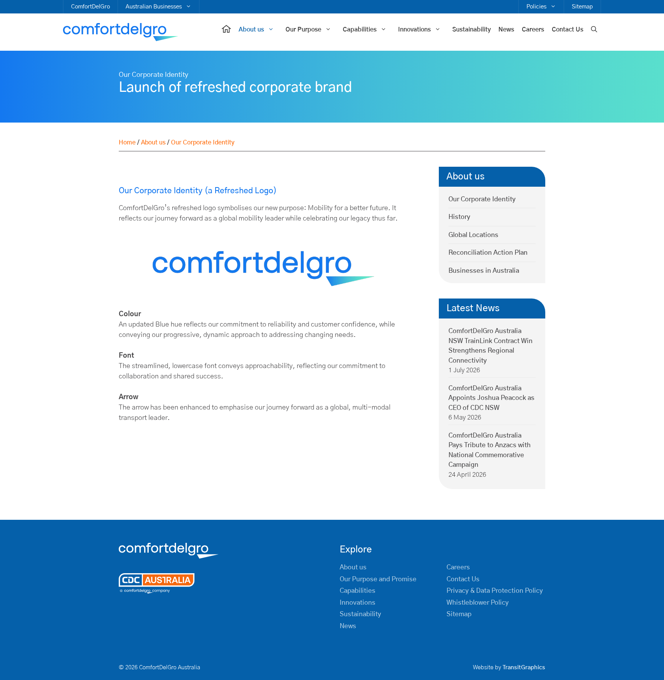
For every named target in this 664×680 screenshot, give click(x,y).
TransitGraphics (524, 667)
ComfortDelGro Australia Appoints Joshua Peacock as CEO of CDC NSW (491, 398)
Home (127, 142)
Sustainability (471, 30)
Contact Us (567, 30)
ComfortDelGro (90, 7)
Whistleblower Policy (478, 602)
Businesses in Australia (483, 270)
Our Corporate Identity (482, 199)
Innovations (414, 30)
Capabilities (360, 30)
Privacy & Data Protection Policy (495, 590)
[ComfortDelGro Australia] (120, 32)
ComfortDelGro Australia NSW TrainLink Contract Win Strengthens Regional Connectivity (490, 346)
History (459, 217)
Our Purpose (303, 30)
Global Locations (473, 235)
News (506, 30)
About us (251, 30)
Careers (533, 30)
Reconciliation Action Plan (488, 252)
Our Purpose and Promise (378, 579)
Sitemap (582, 7)
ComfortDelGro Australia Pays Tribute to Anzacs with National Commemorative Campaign (489, 450)
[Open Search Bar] (594, 29)
